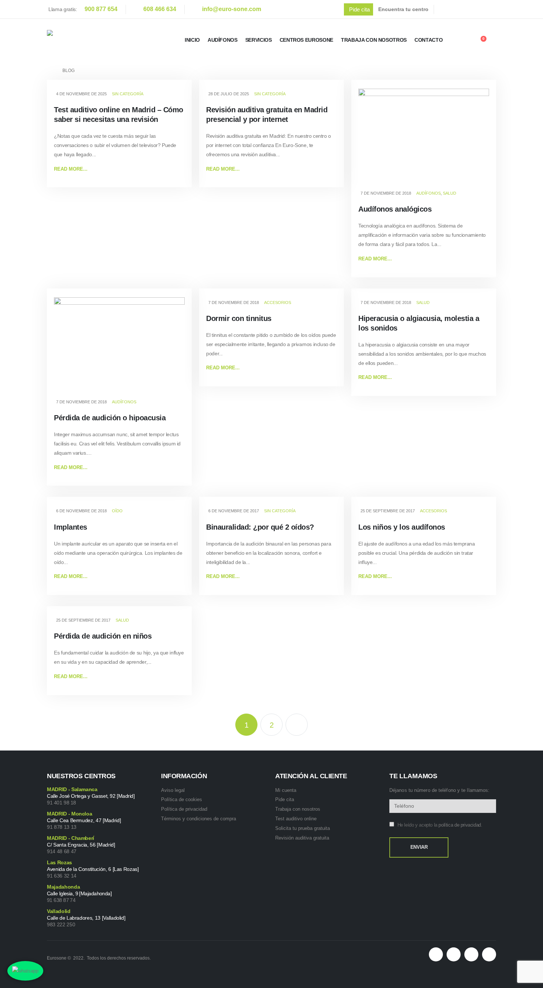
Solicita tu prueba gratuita (302, 828)
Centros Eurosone (306, 40)
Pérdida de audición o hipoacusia (109, 418)
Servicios (258, 40)
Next (297, 725)
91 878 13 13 (61, 827)
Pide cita (284, 799)
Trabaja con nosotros (297, 809)
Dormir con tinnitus (239, 318)
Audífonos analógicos (394, 209)
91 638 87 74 (61, 900)
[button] (358, 9)
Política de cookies (181, 799)
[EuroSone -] (89, 40)
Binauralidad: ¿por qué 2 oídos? (260, 527)
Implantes (70, 527)
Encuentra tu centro (403, 9)
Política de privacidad (184, 809)
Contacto (428, 40)
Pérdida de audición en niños (102, 636)
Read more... (71, 169)
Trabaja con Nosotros (374, 40)
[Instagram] (492, 9)
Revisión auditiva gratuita (302, 838)
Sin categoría (127, 94)
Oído (117, 511)
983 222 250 (61, 924)
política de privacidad (459, 825)
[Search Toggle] (462, 41)
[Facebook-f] (454, 954)
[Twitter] (461, 9)
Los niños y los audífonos (401, 527)
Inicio (192, 40)
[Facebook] (446, 9)
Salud (449, 193)
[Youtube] (477, 9)
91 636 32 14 (61, 876)
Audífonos (223, 40)
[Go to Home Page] (49, 70)
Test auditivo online (296, 818)
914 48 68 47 (61, 851)
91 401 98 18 (61, 803)
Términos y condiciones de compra (198, 818)
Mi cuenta (285, 790)
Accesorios (277, 302)
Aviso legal (173, 790)
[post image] (423, 138)
